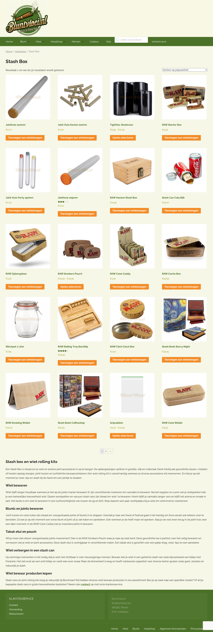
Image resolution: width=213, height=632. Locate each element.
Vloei (38, 41)
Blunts (136, 628)
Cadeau (94, 41)
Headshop (56, 41)
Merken (76, 41)
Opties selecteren (122, 137)
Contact (13, 605)
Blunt (23, 41)
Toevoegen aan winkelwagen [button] (25, 137)
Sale (108, 41)
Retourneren (16, 613)
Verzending (15, 609)
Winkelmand (159, 41)
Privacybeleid (198, 628)
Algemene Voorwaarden (173, 628)
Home (9, 41)
